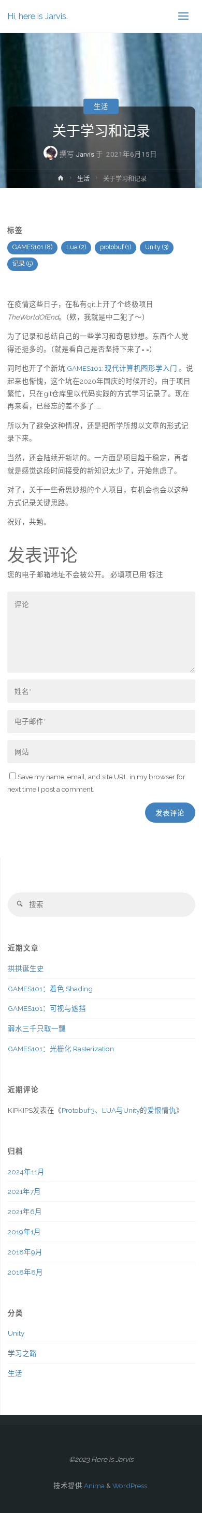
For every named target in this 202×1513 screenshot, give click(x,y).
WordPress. (130, 1485)
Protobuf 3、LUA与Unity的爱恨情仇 (119, 1110)
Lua (76, 247)
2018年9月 (25, 1252)
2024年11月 (26, 1172)
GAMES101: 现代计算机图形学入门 (122, 368)
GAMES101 (32, 247)
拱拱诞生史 (26, 968)
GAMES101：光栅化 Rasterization (61, 1049)
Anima (93, 1485)
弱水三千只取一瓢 (37, 1028)
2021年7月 (24, 1191)
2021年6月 (25, 1211)
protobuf (115, 247)
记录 (22, 263)
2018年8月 (25, 1272)
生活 (101, 106)
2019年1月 (24, 1232)
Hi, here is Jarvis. (37, 16)
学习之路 (22, 1353)
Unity (156, 247)
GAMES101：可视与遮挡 (47, 1008)
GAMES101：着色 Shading (50, 989)
